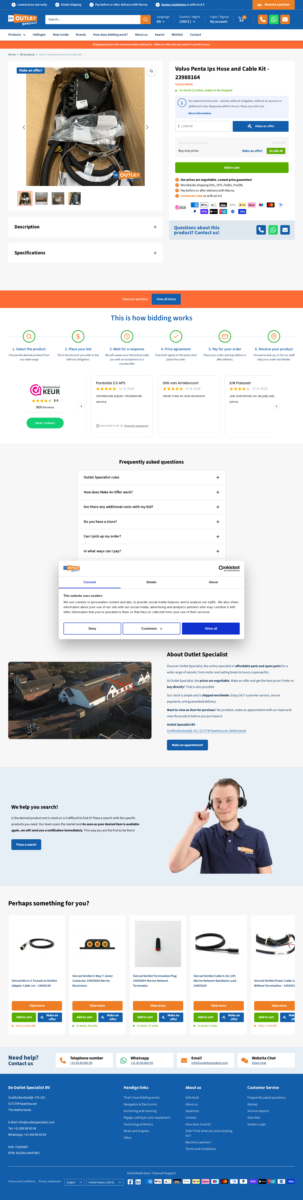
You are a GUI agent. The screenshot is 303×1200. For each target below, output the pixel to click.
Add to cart (232, 167)
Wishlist (177, 34)
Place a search (26, 844)
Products (14, 34)
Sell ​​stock (192, 1097)
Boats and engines (136, 1131)
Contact (195, 34)
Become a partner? (198, 1142)
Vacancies (192, 1111)
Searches (253, 1117)
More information (199, 113)
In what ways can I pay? (102, 551)
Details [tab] (152, 582)
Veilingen (39, 34)
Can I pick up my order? (102, 536)
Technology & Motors (138, 1124)
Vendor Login (256, 1124)
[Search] (145, 19)
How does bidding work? (110, 34)
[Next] (294, 974)
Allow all (211, 628)
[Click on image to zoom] (151, 71)
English (71, 1182)
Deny (92, 628)
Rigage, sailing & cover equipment (147, 1117)
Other (128, 1137)
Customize (149, 628)
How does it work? (198, 1124)
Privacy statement (50, 1181)
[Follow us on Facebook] (130, 1182)
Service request (258, 1111)
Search (159, 34)
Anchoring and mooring (140, 1111)
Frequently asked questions (266, 1097)
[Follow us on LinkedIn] (138, 1182)
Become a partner (277, 4)
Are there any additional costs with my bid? (118, 506)
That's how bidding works (142, 1097)
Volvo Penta (184, 84)
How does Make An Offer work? (108, 492)
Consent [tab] (89, 582)
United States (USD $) (101, 1182)
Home (12, 55)
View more (37, 1005)
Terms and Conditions (201, 1149)
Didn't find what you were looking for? (209, 1133)
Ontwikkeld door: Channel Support (151, 1173)
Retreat (252, 1104)
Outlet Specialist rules (101, 477)
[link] (37, 975)
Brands (81, 34)
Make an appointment (187, 745)
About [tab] (213, 582)
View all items (166, 299)
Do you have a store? (100, 521)
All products (27, 55)
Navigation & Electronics (140, 1104)
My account (218, 21)
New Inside (61, 34)
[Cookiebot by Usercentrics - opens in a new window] (222, 568)
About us (141, 34)
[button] (24, 127)
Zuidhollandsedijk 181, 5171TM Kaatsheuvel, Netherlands (206, 731)
